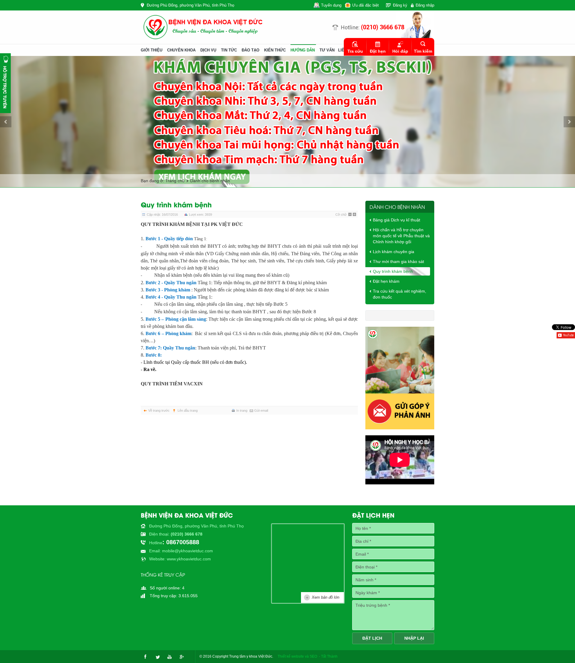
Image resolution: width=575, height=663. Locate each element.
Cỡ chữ (340, 214)
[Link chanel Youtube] (169, 656)
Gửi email (261, 410)
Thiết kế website (291, 656)
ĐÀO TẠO (250, 50)
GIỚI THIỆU (151, 50)
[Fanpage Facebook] (145, 656)
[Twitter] (157, 656)
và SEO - (312, 656)
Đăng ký (400, 5)
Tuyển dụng (331, 5)
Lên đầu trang (188, 410)
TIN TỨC (229, 50)
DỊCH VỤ (208, 50)
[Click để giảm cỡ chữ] (350, 214)
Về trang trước (159, 410)
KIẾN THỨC (275, 50)
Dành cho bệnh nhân (210, 180)
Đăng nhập (425, 5)
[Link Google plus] (181, 656)
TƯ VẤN (327, 50)
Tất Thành (329, 656)
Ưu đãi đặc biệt (365, 5)
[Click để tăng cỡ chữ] (354, 214)
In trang (241, 410)
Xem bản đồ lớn (325, 597)
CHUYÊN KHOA (181, 50)
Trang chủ (174, 180)
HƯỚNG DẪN (302, 50)
